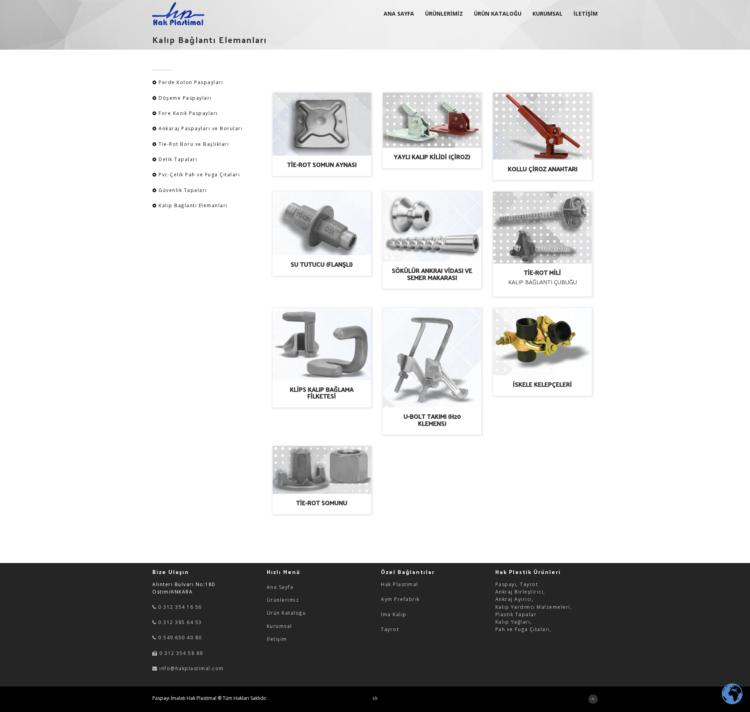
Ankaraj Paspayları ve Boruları (201, 128)
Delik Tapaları (177, 159)
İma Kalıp (394, 614)
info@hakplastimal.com (191, 668)
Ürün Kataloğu (286, 613)
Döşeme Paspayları (185, 98)
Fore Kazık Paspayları (188, 113)
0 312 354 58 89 (180, 653)
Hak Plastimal (399, 584)
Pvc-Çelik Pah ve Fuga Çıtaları (198, 174)
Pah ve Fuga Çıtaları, (523, 629)
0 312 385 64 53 (179, 622)
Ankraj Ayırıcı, (514, 599)
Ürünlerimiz (283, 600)
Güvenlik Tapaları (182, 190)
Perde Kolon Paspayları (191, 82)
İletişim (277, 639)
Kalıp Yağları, (513, 622)
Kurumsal (279, 626)
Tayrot (390, 629)
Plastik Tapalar (516, 614)
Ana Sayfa (280, 587)
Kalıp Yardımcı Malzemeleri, (533, 607)
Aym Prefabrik (400, 599)
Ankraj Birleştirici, (520, 591)
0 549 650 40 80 (179, 637)
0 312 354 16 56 (179, 607)
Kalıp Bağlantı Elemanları (192, 205)
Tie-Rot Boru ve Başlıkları (193, 144)
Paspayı (506, 584)
